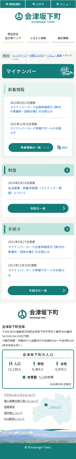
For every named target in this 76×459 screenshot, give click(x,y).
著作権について (13, 413)
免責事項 (9, 407)
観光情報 (63, 38)
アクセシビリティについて (19, 395)
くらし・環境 (54, 55)
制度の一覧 (38, 208)
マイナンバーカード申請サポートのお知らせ (35, 130)
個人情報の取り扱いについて (21, 401)
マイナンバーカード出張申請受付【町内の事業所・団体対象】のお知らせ (35, 109)
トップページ (19, 55)
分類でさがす (37, 55)
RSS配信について (14, 419)
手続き (14, 229)
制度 (12, 170)
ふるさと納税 (38, 38)
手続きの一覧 (38, 290)
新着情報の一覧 (31, 147)
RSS (64, 147)
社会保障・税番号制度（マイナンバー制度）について (35, 190)
